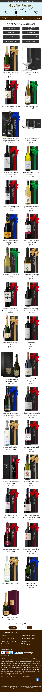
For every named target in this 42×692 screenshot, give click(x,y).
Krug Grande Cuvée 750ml (10, 617)
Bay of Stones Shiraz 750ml (11, 107)
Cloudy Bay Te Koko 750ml (11, 274)
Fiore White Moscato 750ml (11, 583)
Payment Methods (7, 649)
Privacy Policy (25, 641)
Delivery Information (7, 638)
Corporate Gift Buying (28, 635)
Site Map (24, 647)
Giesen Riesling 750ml (31, 107)
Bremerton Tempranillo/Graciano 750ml (31, 345)
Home (3, 21)
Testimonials (26, 676)
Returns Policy (5, 644)
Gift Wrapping (25, 644)
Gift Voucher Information (29, 638)
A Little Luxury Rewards (8, 641)
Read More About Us (8, 676)
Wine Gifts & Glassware (13, 21)
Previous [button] (12, 628)
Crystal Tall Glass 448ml (31, 73)
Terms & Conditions (7, 647)
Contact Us (4, 635)
